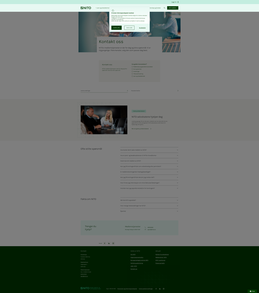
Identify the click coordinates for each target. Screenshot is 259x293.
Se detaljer (142, 28)
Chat (253, 291)
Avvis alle (129, 28)
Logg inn (174, 2)
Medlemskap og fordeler (154, 8)
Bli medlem (172, 8)
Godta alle (116, 28)
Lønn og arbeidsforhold (103, 8)
